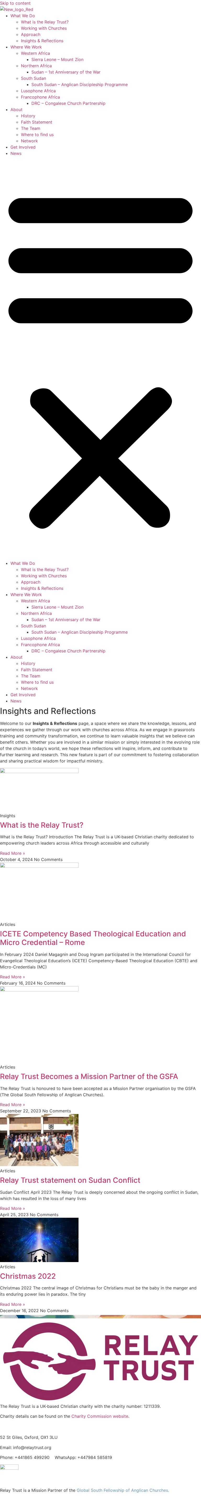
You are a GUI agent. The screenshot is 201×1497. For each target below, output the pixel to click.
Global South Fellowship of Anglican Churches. (123, 1490)
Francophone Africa (40, 97)
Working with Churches (44, 28)
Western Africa (35, 53)
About (16, 109)
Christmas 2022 (28, 1276)
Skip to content (15, 3)
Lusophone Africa (38, 90)
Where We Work (26, 47)
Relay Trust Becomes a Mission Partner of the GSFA (89, 1076)
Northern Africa (36, 65)
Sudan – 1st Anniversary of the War (65, 72)
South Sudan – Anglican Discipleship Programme (79, 84)
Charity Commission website (99, 1416)
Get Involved (23, 147)
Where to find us (37, 134)
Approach (30, 34)
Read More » (12, 853)
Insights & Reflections (42, 40)
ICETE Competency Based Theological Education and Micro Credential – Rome (93, 938)
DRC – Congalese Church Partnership (68, 103)
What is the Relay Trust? (45, 22)
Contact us (13, 1426)
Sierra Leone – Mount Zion (57, 59)
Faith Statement (36, 122)
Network (29, 140)
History (28, 115)
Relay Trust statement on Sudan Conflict (70, 1180)
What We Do (22, 15)
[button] (100, 358)
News (15, 153)
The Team (30, 128)
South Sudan (33, 78)
